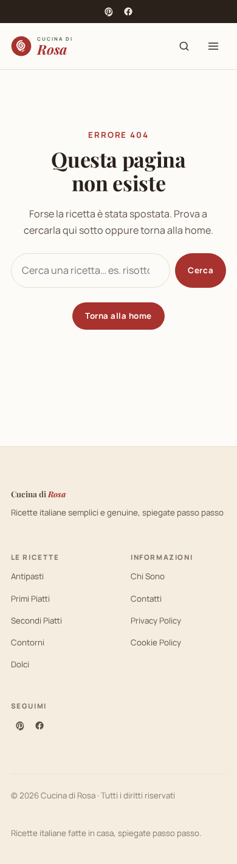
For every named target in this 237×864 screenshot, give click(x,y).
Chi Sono (148, 576)
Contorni (27, 642)
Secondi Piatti (36, 620)
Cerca (200, 270)
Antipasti (27, 576)
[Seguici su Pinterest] (109, 11)
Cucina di (38, 494)
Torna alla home (118, 315)
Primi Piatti (30, 598)
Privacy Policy (156, 620)
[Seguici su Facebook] (128, 11)
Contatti (146, 598)
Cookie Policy (156, 642)
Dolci (20, 664)
